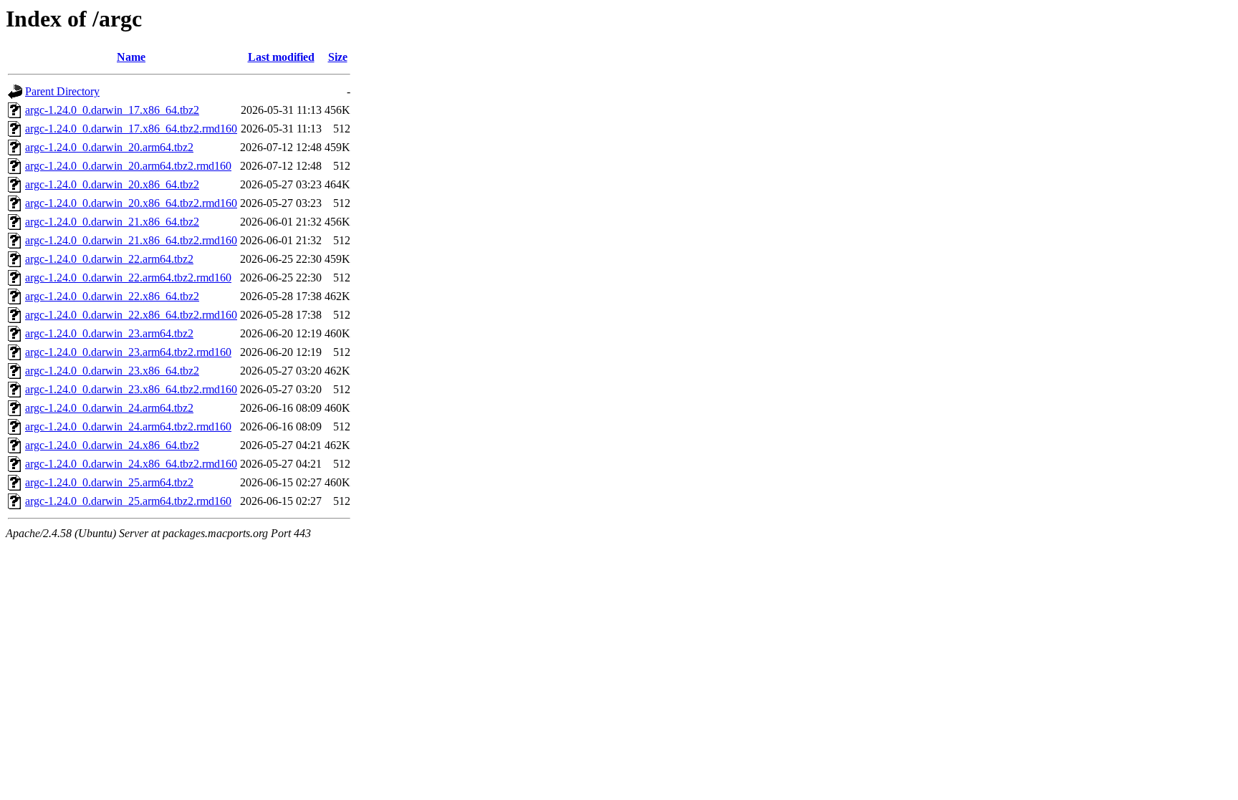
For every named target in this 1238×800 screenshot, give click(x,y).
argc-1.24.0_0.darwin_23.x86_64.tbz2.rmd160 (131, 389)
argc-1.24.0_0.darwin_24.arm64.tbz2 (109, 408)
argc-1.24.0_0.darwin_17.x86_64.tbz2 (112, 110)
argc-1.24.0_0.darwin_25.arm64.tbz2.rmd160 (128, 501)
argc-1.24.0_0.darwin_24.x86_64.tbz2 (112, 445)
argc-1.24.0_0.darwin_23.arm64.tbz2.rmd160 (128, 352)
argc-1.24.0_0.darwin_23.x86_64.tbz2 (112, 371)
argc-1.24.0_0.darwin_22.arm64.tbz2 (109, 259)
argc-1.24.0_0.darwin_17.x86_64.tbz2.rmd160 (131, 128)
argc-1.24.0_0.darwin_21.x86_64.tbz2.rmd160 (131, 240)
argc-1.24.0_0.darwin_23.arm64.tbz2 (109, 333)
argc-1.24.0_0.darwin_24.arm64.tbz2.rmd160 (128, 426)
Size (337, 57)
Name (131, 57)
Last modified (281, 57)
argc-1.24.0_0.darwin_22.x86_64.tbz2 (112, 296)
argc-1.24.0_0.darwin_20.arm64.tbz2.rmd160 (128, 166)
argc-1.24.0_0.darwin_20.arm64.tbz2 (109, 147)
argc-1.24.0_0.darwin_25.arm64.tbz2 (109, 482)
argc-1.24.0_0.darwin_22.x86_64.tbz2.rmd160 (131, 315)
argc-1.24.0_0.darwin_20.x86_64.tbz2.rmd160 (131, 203)
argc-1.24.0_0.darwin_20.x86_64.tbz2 (112, 184)
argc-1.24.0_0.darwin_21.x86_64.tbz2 (112, 222)
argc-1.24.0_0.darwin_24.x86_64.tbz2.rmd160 (131, 464)
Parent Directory (62, 91)
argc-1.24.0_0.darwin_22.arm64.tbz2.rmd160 (128, 277)
